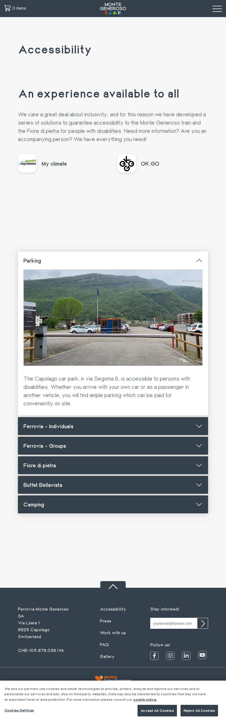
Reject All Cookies (199, 710)
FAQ (104, 644)
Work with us (113, 632)
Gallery (107, 656)
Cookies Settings (19, 710)
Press (105, 620)
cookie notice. (145, 699)
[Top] (113, 584)
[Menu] (217, 8)
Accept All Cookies (157, 710)
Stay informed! (164, 608)
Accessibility (113, 608)
